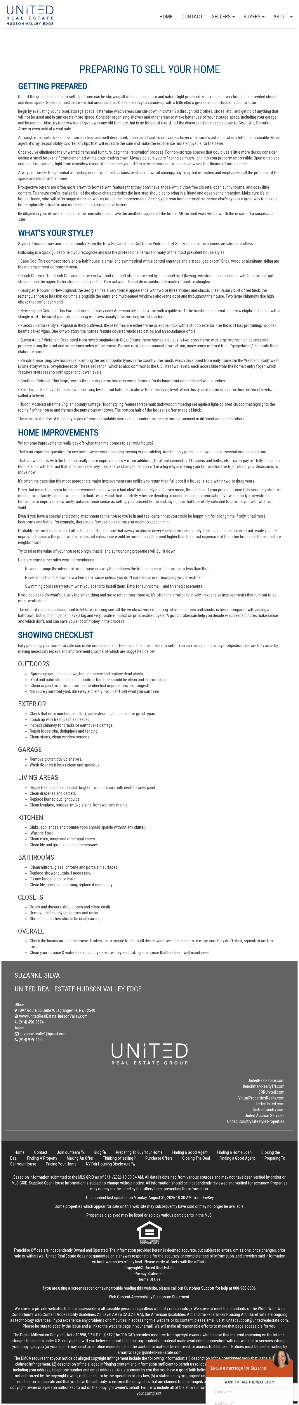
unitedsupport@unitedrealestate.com (257, 1320)
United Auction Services (264, 1115)
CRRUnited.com (271, 1092)
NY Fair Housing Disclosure (108, 1164)
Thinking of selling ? (119, 1158)
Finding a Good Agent (190, 1152)
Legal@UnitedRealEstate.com (157, 1352)
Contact (192, 16)
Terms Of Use (149, 1279)
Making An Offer (80, 1158)
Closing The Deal (196, 1158)
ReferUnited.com (270, 1104)
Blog (98, 1152)
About (281, 16)
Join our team (69, 1152)
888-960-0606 (244, 1288)
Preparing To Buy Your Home (139, 1152)
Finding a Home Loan (234, 1152)
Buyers (253, 16)
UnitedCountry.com (268, 1109)
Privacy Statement (150, 1273)
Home (166, 16)
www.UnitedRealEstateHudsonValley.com (53, 1016)
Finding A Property (42, 1158)
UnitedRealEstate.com (266, 1080)
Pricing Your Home (61, 1164)
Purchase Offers (159, 1158)
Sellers (222, 16)
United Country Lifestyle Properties (255, 1121)
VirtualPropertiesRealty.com (261, 1098)
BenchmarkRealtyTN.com (263, 1086)
